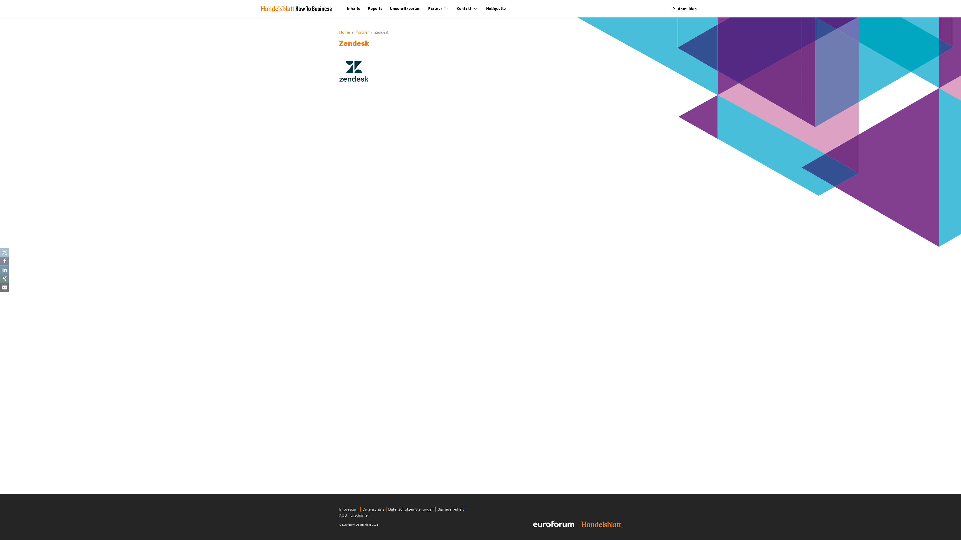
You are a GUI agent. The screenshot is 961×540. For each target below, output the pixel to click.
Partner (435, 8)
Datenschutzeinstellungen (411, 509)
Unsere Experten (405, 8)
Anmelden (687, 8)
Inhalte (353, 8)
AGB (343, 515)
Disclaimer (360, 515)
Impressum (349, 509)
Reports (375, 8)
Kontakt (464, 8)
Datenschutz (373, 509)
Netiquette (496, 8)
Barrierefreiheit (450, 509)
